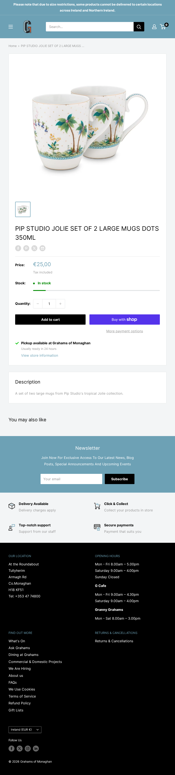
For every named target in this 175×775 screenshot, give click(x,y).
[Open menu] (11, 26)
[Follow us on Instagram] (28, 748)
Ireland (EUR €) (21, 729)
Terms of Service (22, 696)
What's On (17, 641)
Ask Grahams (19, 648)
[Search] (139, 26)
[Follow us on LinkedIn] (36, 748)
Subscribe (119, 479)
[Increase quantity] (60, 303)
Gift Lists (16, 710)
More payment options (124, 331)
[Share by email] (42, 248)
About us (16, 675)
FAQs (13, 682)
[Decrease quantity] (37, 303)
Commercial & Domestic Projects (35, 662)
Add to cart (50, 319)
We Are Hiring (20, 668)
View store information (39, 355)
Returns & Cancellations (114, 641)
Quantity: (23, 303)
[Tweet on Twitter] (34, 248)
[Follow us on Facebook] (12, 748)
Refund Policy (20, 703)
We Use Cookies (22, 689)
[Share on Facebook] (18, 248)
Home (13, 46)
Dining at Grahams (23, 654)
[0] (163, 26)
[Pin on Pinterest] (26, 248)
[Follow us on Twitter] (20, 748)
